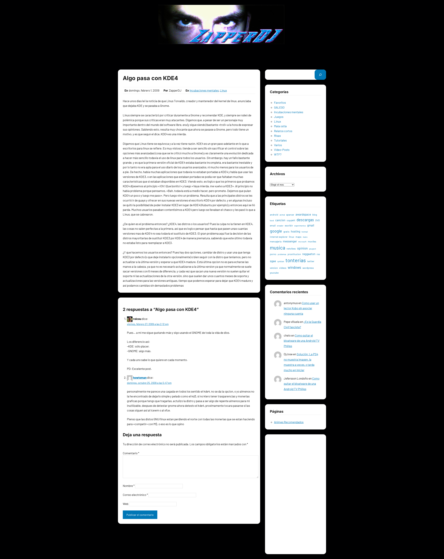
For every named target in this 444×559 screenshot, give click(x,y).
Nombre (129, 485)
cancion (280, 220)
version (274, 267)
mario (305, 237)
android (274, 214)
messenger (290, 241)
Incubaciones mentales (204, 90)
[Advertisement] (222, 56)
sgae (273, 261)
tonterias (295, 260)
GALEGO (279, 107)
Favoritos (280, 102)
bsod (272, 220)
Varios (278, 145)
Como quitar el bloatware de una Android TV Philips (301, 341)
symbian (280, 261)
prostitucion (294, 254)
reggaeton (308, 254)
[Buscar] (320, 75)
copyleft (291, 220)
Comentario (131, 453)
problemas (282, 254)
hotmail (305, 232)
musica (277, 248)
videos (282, 267)
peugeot (312, 249)
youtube (274, 272)
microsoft (302, 241)
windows (294, 267)
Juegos (278, 116)
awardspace (303, 214)
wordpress (308, 267)
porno (273, 254)
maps (298, 236)
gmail (310, 225)
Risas (277, 135)
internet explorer (279, 236)
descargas (305, 219)
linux (291, 236)
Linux (223, 90)
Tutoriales (280, 140)
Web (125, 503)
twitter (310, 261)
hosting (295, 231)
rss (318, 254)
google (276, 230)
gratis (286, 231)
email (273, 225)
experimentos (300, 226)
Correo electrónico (135, 494)
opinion (302, 248)
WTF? (277, 154)
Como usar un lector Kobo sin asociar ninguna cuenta (301, 308)
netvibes (291, 248)
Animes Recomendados (289, 422)
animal (282, 215)
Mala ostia (280, 126)
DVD (317, 220)
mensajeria (275, 241)
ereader (280, 226)
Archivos (275, 179)
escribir (289, 225)
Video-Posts (281, 149)
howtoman (140, 377)
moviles (312, 241)
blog (314, 214)
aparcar (290, 214)
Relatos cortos (283, 131)
